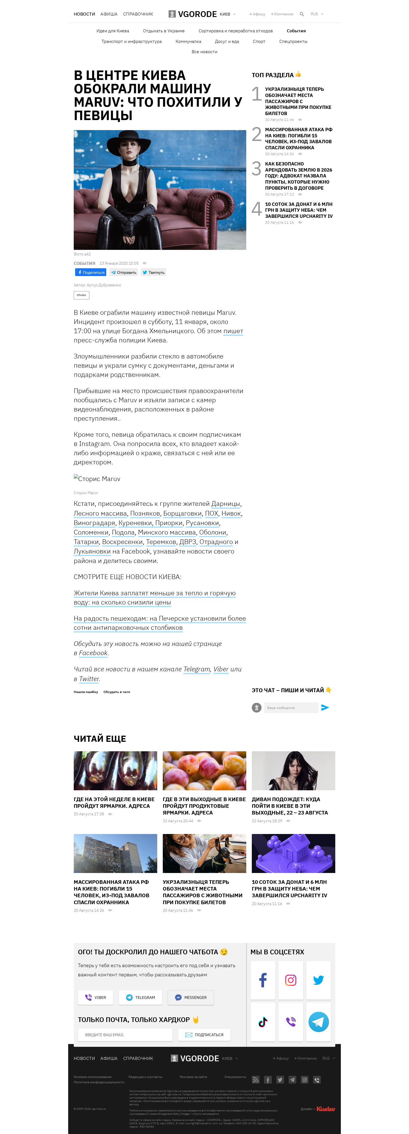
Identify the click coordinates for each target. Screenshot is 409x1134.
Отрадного (216, 541)
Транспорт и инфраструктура (132, 41)
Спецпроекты (293, 41)
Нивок (231, 513)
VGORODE (199, 1058)
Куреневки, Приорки (151, 522)
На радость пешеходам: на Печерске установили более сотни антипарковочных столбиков (160, 623)
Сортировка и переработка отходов (236, 30)
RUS (314, 14)
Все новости (204, 51)
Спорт (259, 41)
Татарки (86, 541)
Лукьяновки (92, 551)
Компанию (284, 14)
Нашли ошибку (86, 692)
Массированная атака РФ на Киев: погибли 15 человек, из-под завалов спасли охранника (298, 138)
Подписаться (209, 1034)
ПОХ (211, 513)
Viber (221, 668)
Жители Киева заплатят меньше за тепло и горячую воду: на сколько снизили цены (155, 597)
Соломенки (91, 532)
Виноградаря (94, 522)
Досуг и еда (227, 41)
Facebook (93, 652)
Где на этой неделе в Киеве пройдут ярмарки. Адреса (114, 802)
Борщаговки (182, 513)
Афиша (108, 14)
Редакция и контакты (145, 1077)
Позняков (145, 513)
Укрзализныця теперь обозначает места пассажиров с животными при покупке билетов (298, 101)
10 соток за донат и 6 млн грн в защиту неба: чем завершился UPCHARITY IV (299, 210)
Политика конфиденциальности (99, 1082)
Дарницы (225, 503)
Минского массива (167, 532)
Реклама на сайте (193, 1077)
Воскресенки (122, 541)
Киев (227, 1058)
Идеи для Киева (113, 30)
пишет (233, 330)
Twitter (89, 678)
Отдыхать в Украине (164, 30)
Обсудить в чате (117, 692)
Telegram (196, 669)
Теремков (161, 541)
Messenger (195, 997)
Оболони (212, 532)
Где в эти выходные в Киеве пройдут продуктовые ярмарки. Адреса (204, 806)
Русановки (202, 522)
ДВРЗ (187, 541)
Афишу (259, 14)
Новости (84, 14)
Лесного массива (100, 513)
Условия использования (92, 1077)
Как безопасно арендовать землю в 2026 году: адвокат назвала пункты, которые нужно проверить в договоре (298, 176)
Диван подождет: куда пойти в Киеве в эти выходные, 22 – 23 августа (290, 806)
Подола (123, 532)
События (296, 30)
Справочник (138, 14)
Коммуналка (188, 41)
